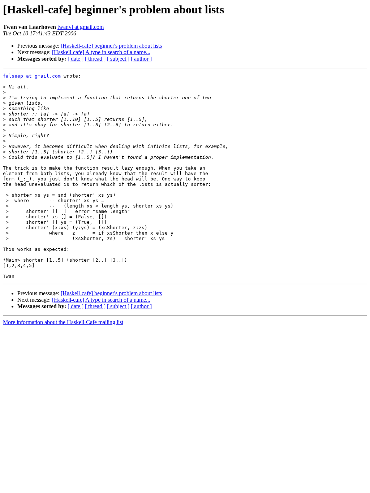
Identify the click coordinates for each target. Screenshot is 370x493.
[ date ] (75, 59)
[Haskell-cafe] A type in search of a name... (101, 52)
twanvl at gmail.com (80, 27)
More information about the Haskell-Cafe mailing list (63, 322)
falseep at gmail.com (32, 76)
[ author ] (141, 59)
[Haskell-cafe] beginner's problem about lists (111, 46)
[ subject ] (118, 59)
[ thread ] (95, 59)
